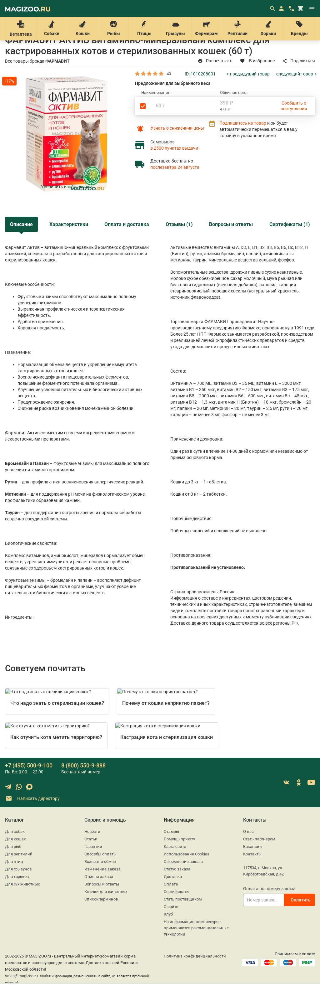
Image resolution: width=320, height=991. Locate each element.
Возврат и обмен (100, 861)
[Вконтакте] (286, 782)
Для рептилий (18, 854)
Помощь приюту (179, 839)
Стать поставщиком (183, 899)
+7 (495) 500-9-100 (28, 765)
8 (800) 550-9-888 (83, 765)
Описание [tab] (21, 224)
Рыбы (113, 33)
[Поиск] (272, 8)
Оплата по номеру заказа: (270, 888)
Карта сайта (175, 846)
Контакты (252, 854)
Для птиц (14, 861)
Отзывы (171, 831)
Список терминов (101, 899)
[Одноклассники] (298, 782)
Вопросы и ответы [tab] (231, 224)
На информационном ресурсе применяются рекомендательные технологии (196, 928)
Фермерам (206, 33)
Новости (92, 831)
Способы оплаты (100, 854)
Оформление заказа (183, 861)
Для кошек (15, 839)
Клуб (168, 914)
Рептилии (238, 33)
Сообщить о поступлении (294, 106)
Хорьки (268, 33)
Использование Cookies (186, 854)
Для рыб (13, 846)
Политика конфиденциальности (195, 956)
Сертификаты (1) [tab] (289, 224)
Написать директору (38, 798)
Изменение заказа (102, 869)
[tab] (21, 224)
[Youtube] (311, 782)
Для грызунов (18, 869)
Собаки (51, 33)
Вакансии (252, 846)
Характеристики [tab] (68, 224)
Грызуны (175, 33)
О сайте (171, 906)
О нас (248, 831)
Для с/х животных (22, 884)
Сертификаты (176, 891)
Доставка (173, 876)
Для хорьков (17, 876)
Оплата (171, 884)
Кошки (83, 33)
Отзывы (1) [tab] (179, 224)
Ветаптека (21, 34)
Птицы (144, 33)
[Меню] (312, 8)
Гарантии (93, 846)
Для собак (15, 831)
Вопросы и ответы (101, 884)
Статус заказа (177, 869)
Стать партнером (259, 839)
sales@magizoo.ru (21, 975)
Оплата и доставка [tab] (126, 224)
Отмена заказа (98, 876)
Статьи (91, 839)
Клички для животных (105, 891)
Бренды (299, 33)
